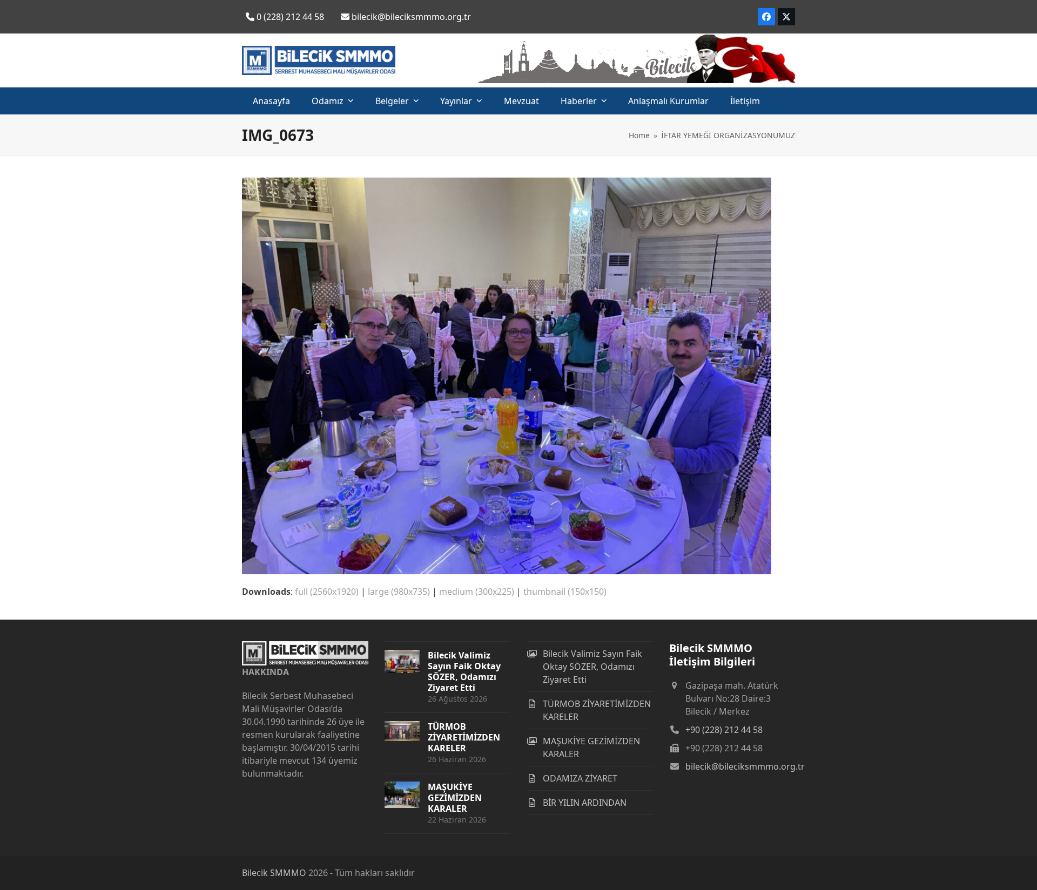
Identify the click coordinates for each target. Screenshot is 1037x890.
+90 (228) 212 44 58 (724, 730)
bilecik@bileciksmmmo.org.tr (745, 766)
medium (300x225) (476, 591)
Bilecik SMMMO (274, 873)
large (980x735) (399, 591)
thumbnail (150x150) (565, 591)
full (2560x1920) (327, 591)
